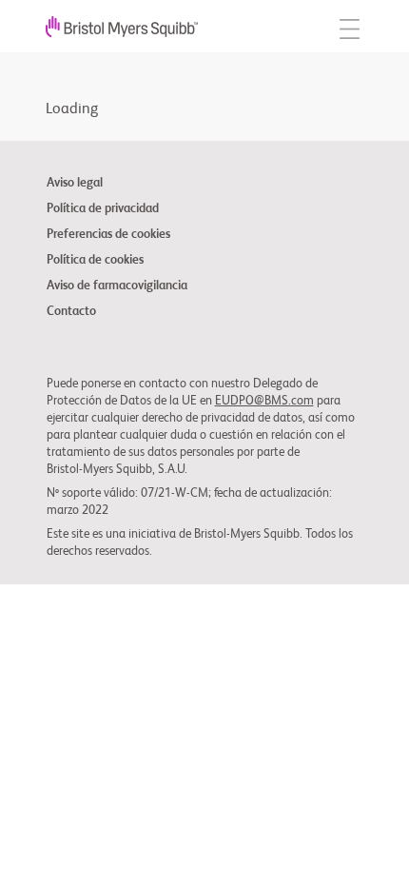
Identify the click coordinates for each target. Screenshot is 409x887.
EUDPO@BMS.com (264, 401)
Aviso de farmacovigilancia (117, 286)
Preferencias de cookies (108, 235)
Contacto (71, 312)
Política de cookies (95, 261)
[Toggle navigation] (349, 26)
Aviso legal (75, 183)
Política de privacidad (103, 209)
